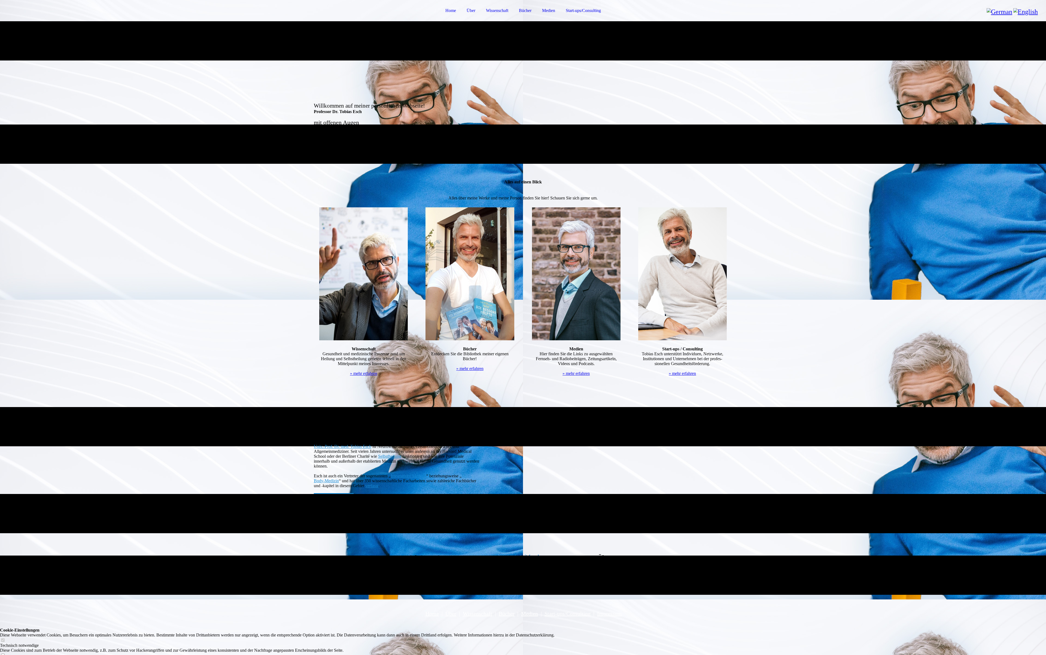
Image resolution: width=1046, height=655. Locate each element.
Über (471, 10)
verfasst (371, 485)
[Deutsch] (999, 12)
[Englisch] (1025, 12)
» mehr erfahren (363, 373)
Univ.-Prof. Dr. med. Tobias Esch (342, 446)
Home (450, 10)
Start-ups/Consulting (583, 10)
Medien (548, 10)
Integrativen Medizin (408, 476)
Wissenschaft (497, 10)
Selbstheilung (389, 456)
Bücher (525, 10)
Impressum (609, 614)
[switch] (2, 640)
